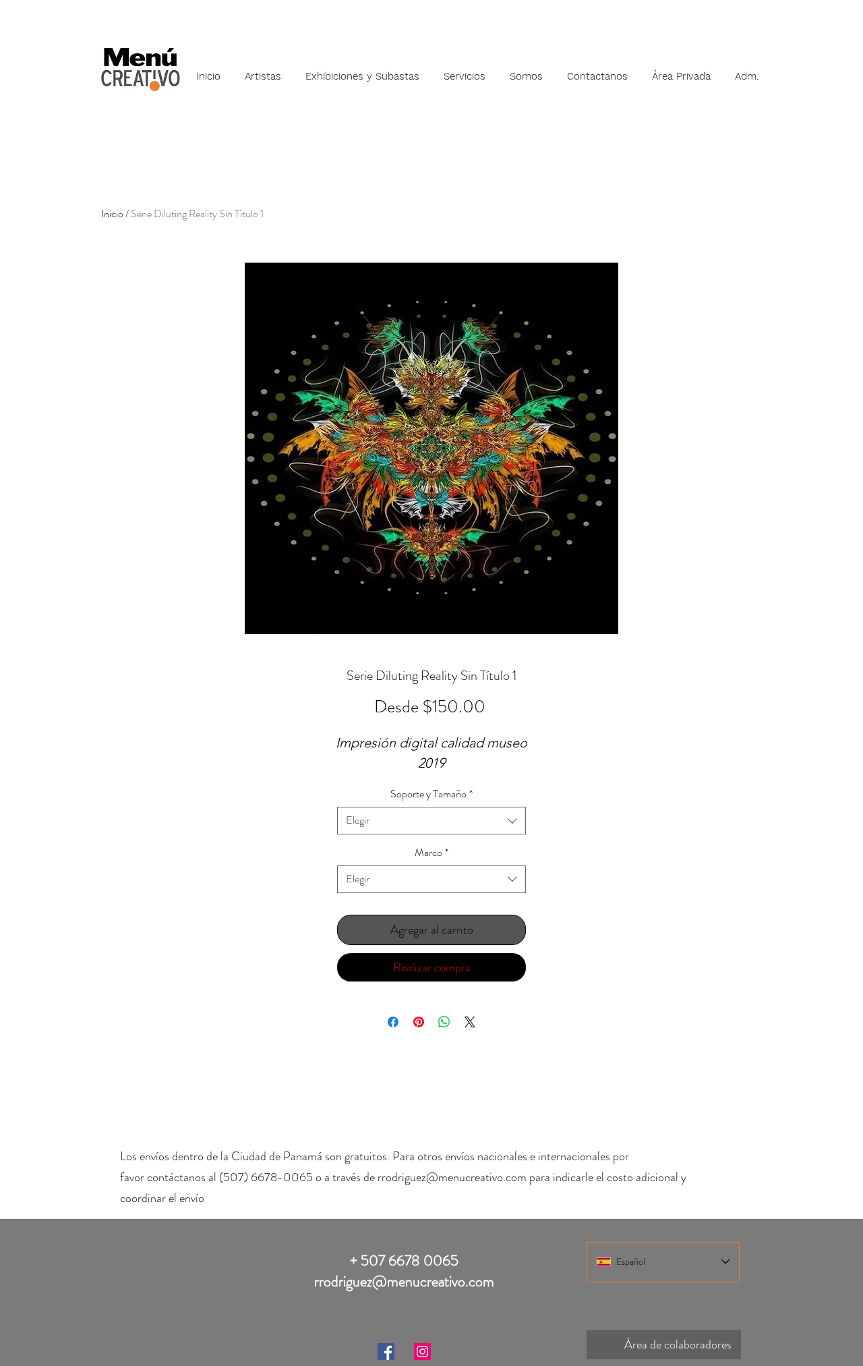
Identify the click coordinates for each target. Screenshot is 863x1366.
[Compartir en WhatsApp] (444, 1022)
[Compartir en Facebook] (393, 1022)
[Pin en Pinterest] (419, 1022)
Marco (431, 852)
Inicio (112, 213)
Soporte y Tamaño (431, 794)
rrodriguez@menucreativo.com (452, 1177)
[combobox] (431, 820)
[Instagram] (422, 1351)
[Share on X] (470, 1022)
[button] (263, 70)
